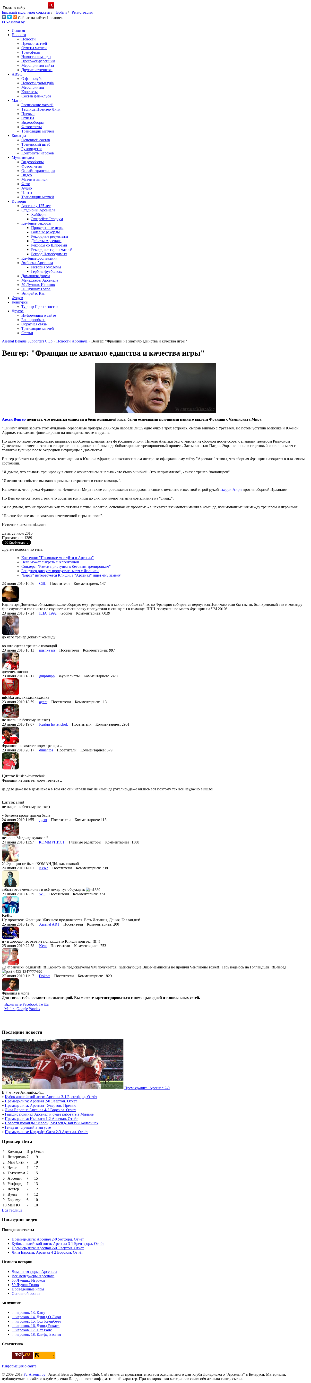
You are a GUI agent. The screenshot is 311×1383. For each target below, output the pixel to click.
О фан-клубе (31, 78)
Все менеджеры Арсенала (33, 1276)
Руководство (31, 149)
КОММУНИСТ (52, 842)
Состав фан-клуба (36, 96)
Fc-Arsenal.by (34, 1374)
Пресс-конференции (38, 61)
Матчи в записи (34, 179)
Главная (18, 30)
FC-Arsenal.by (13, 22)
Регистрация (82, 12)
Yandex (34, 1009)
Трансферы (30, 52)
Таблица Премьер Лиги (40, 109)
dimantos (46, 750)
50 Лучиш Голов (25, 1285)
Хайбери (38, 214)
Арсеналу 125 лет (36, 206)
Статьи (27, 333)
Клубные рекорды (36, 223)
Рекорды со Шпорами (49, 245)
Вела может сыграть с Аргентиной (50, 562)
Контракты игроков (37, 153)
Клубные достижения (39, 258)
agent (43, 702)
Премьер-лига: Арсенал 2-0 (147, 1088)
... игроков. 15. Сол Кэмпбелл (36, 1321)
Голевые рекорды (45, 232)
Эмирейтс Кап (33, 293)
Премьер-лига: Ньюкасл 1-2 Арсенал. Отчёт (41, 1119)
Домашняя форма (35, 276)
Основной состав (35, 140)
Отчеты (27, 118)
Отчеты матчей (34, 48)
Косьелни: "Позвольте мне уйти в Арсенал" (57, 558)
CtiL (42, 583)
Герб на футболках (46, 271)
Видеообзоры (32, 122)
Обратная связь (34, 324)
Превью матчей (34, 43)
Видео (26, 175)
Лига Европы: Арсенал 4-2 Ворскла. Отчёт (40, 1110)
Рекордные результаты (49, 236)
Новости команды (36, 57)
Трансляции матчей (37, 131)
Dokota (44, 976)
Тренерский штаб (35, 144)
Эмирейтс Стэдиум (47, 219)
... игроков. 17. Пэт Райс (32, 1330)
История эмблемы (46, 267)
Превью (28, 114)
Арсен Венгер (14, 419)
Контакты (29, 92)
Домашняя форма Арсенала (34, 1271)
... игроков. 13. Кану (28, 1312)
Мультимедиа (23, 157)
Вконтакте (13, 1004)
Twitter (44, 1004)
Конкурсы (20, 302)
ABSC (17, 74)
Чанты (26, 192)
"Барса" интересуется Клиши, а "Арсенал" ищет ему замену (71, 575)
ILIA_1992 (48, 613)
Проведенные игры (47, 228)
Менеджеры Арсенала (39, 280)
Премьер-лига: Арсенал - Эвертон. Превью (40, 1105)
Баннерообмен (33, 320)
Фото (25, 184)
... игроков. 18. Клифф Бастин (36, 1334)
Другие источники (36, 70)
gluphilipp (47, 676)
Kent (43, 946)
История (19, 201)
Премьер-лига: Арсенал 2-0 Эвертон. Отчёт (41, 1101)
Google (22, 1009)
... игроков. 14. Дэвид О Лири (36, 1317)
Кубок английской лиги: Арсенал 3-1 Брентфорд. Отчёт (51, 1097)
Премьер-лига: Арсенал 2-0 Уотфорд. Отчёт (48, 1239)
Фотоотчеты (31, 127)
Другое (18, 311)
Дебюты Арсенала (46, 241)
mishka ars (47, 650)
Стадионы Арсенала (38, 210)
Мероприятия (32, 87)
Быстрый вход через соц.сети (26, 12)
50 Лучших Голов (36, 289)
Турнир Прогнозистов (39, 306)
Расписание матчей (37, 105)
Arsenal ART (49, 924)
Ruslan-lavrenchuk (53, 724)
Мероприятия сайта (37, 65)
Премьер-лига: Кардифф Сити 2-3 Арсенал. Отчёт (46, 1132)
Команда (19, 135)
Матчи (17, 100)
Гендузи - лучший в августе (28, 1127)
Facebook (30, 1004)
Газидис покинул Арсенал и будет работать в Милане (49, 1114)
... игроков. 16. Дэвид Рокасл (36, 1326)
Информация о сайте (38, 315)
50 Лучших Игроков (38, 285)
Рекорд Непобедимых (49, 254)
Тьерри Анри (231, 489)
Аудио (26, 188)
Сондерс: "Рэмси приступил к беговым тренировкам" (66, 566)
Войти (61, 12)
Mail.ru (10, 1009)
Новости (19, 35)
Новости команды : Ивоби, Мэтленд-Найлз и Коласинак (51, 1123)
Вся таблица (12, 1210)
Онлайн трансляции (38, 171)
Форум (17, 298)
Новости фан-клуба (37, 83)
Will (42, 894)
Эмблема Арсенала (37, 263)
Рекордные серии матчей (51, 249)
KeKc (43, 868)
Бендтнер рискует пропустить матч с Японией (60, 571)
